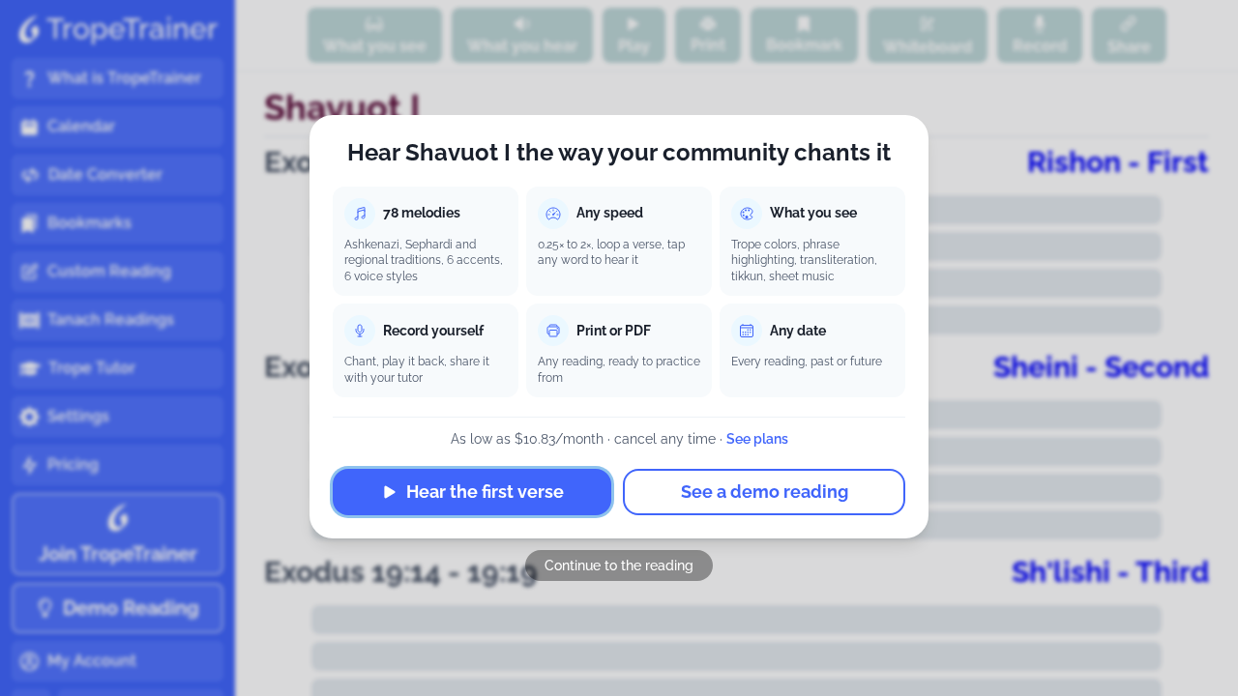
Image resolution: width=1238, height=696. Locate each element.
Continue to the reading (619, 565)
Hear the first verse (485, 491)
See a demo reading (764, 491)
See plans (757, 439)
